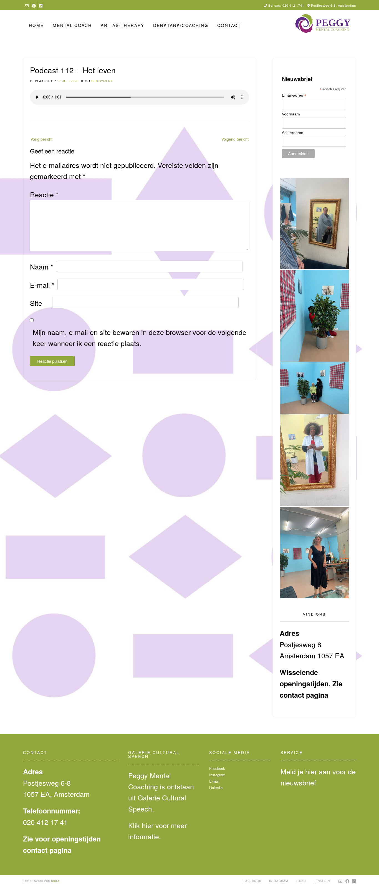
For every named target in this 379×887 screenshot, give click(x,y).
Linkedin (216, 787)
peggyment (102, 81)
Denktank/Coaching (180, 25)
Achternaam (292, 132)
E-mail (42, 285)
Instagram (217, 774)
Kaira (55, 880)
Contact (229, 25)
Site (36, 303)
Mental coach (72, 25)
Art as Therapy (122, 25)
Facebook (217, 768)
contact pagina (304, 695)
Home (36, 25)
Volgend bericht (235, 139)
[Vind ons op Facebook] (33, 5)
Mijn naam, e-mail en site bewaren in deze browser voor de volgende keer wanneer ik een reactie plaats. (139, 337)
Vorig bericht (41, 139)
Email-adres (294, 95)
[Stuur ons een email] (26, 5)
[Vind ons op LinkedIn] (40, 5)
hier (147, 825)
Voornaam (291, 114)
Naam (41, 266)
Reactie (44, 194)
